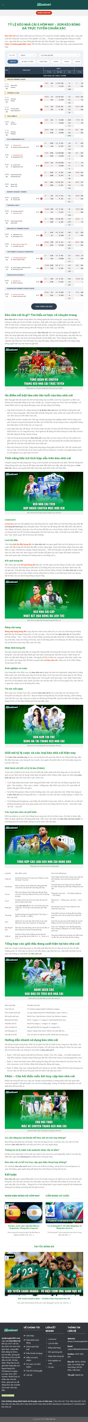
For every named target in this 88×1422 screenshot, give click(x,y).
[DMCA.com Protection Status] (8, 1395)
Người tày (79, 1375)
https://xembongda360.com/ (18, 44)
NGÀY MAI (43, 61)
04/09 (77, 61)
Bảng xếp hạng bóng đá (15, 631)
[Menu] (3, 4)
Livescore (9, 524)
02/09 (56, 61)
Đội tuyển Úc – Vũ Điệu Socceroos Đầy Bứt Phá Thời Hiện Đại (46, 1298)
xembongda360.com (11, 1338)
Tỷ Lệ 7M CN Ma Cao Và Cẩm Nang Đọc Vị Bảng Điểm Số (66, 1227)
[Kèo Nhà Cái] (44, 5)
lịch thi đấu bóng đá (22, 544)
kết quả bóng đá (28, 565)
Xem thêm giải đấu (44, 306)
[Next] (42, 1221)
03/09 (66, 61)
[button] (41, 86)
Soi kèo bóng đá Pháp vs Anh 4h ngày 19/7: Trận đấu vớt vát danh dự (25, 1227)
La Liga (5, 1374)
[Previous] (4, 1221)
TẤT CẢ (12, 61)
